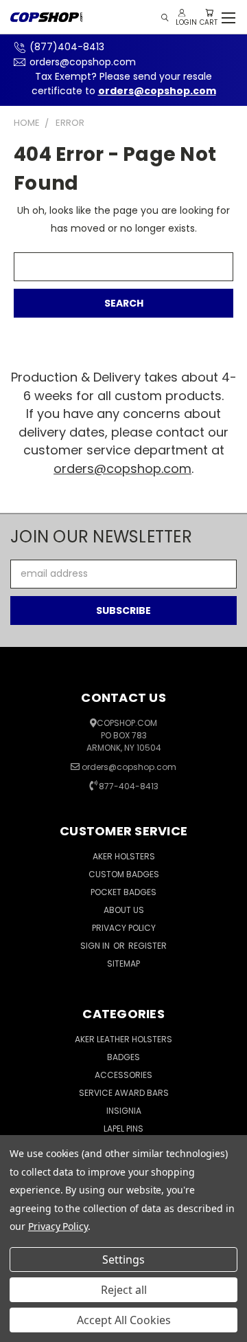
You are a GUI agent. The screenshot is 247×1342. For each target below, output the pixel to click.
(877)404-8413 (67, 47)
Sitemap (123, 963)
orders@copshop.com (83, 62)
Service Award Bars (124, 1093)
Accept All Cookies (124, 1320)
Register (147, 946)
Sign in (96, 946)
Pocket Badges (123, 892)
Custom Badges (124, 874)
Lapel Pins (123, 1128)
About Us (124, 910)
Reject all (124, 1289)
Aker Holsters (124, 856)
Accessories (123, 1075)
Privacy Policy (124, 928)
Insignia (123, 1110)
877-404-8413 (128, 786)
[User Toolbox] (182, 12)
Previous (21, 1328)
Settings (123, 1259)
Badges (123, 1057)
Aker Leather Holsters (123, 1039)
